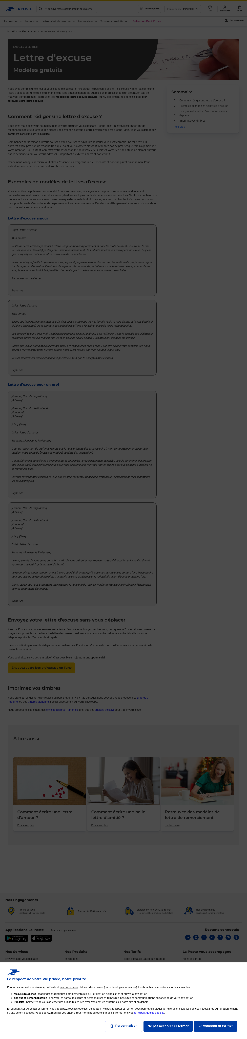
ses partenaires (69, 987)
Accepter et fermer (218, 1025)
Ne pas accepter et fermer (168, 1026)
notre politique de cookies (148, 1012)
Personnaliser (126, 1025)
